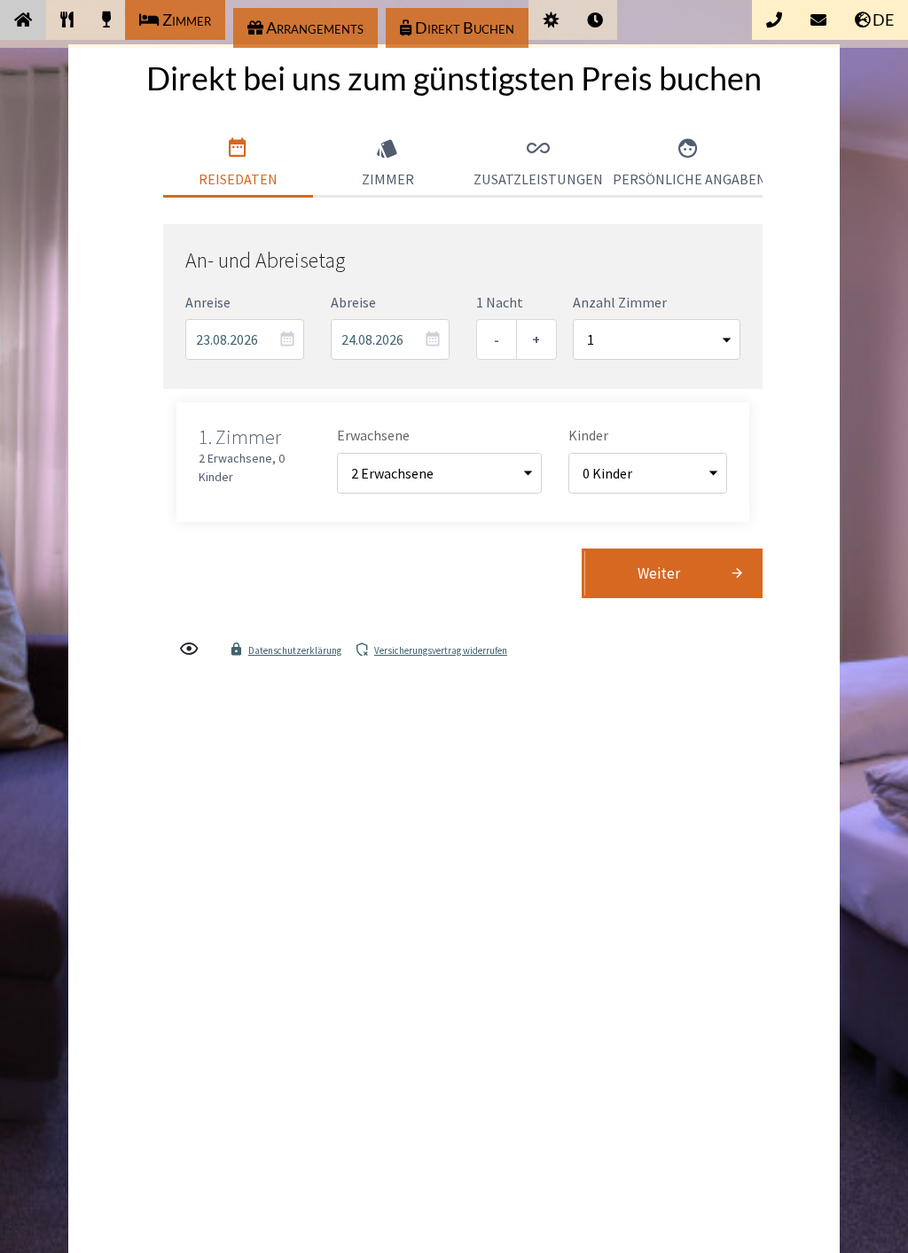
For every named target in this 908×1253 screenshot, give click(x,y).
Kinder (588, 435)
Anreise (208, 302)
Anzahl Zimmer (620, 302)
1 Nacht (499, 302)
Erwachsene (373, 435)
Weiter (659, 573)
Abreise (353, 302)
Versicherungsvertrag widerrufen (440, 650)
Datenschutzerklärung (294, 650)
